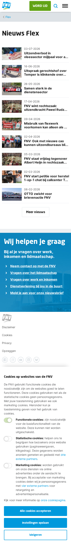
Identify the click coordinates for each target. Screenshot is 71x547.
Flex (8, 17)
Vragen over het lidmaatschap (33, 273)
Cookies (7, 335)
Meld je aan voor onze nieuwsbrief (37, 293)
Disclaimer (8, 327)
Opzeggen (9, 350)
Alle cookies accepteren (35, 510)
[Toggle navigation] (65, 6)
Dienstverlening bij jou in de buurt (36, 286)
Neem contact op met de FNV (33, 266)
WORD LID (40, 6)
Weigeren (35, 534)
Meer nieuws (35, 212)
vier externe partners (35, 485)
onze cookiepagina (53, 500)
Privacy (7, 343)
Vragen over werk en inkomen (33, 279)
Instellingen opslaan (35, 522)
